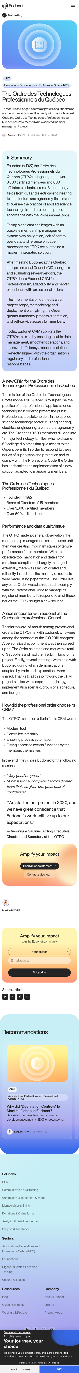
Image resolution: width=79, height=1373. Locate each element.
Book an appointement (37, 865)
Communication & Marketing (20, 1190)
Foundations (10, 1259)
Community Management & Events (24, 1197)
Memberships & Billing (16, 1205)
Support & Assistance (15, 1229)
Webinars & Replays (14, 1312)
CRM (5, 1182)
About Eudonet (54, 1297)
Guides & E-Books (13, 1305)
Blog (5, 1297)
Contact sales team (39, 874)
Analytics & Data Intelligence (20, 1221)
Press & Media (53, 1312)
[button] (73, 6)
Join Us (49, 1305)
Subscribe (39, 972)
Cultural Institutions (14, 1279)
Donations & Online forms (18, 1213)
